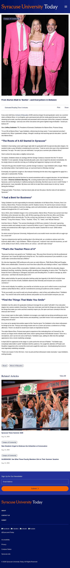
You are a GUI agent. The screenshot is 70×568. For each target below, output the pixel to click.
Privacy (3, 544)
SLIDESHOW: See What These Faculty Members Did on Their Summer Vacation (30, 459)
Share (66, 107)
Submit (34, 489)
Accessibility (5, 539)
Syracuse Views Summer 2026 (12, 433)
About (3, 510)
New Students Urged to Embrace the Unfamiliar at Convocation (24, 446)
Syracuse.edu (5, 554)
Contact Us (5, 515)
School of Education (22, 115)
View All (63, 376)
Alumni (4, 365)
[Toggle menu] (66, 7)
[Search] (60, 7)
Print (58, 107)
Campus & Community (11, 19)
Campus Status (6, 549)
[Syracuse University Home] (29, 6)
